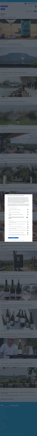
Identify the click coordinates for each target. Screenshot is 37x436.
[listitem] (18, 220)
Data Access (18, 240)
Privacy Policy (22, 240)
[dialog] (18, 218)
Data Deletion (14, 240)
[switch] (27, 209)
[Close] (31, 195)
